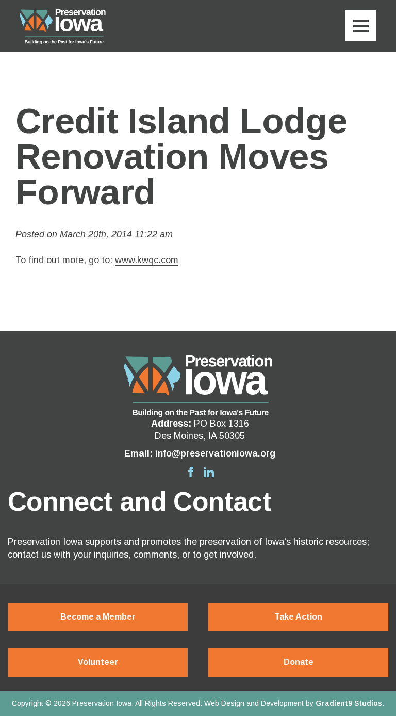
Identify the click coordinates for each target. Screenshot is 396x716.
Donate (299, 662)
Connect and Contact (139, 501)
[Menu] (360, 25)
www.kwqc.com (146, 260)
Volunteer (98, 662)
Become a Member (98, 616)
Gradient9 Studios (349, 703)
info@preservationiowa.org (215, 453)
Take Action (298, 616)
